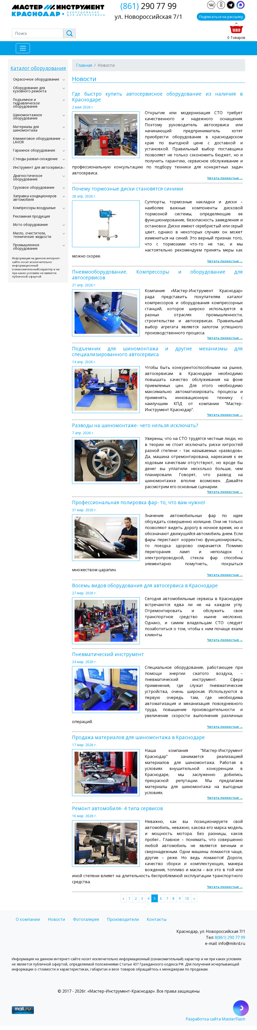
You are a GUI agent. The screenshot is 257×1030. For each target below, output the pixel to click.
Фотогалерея (86, 919)
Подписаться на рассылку (221, 16)
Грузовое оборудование (33, 187)
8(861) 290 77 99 (230, 937)
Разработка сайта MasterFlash (215, 1019)
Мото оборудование (30, 224)
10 (187, 898)
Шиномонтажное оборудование (27, 116)
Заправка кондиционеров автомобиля (34, 198)
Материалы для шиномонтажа (26, 128)
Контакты (156, 919)
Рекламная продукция (31, 216)
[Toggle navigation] (23, 48)
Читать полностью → (225, 178)
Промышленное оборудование (26, 246)
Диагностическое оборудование (27, 177)
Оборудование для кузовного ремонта (29, 89)
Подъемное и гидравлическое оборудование (26, 103)
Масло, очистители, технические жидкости (32, 235)
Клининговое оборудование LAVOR (36, 140)
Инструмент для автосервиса (37, 167)
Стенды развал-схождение (35, 158)
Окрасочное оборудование (36, 79)
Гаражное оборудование (34, 150)
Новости (56, 919)
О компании (28, 919)
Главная (84, 65)
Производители (123, 919)
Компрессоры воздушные (34, 207)
